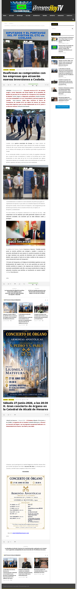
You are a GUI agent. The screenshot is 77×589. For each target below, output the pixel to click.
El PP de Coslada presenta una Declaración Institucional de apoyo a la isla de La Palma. (36, 291)
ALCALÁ (6, 399)
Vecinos (45, 15)
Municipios (61, 15)
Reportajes (20, 15)
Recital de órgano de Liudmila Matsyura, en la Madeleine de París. (40, 571)
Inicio (4, 15)
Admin (28, 69)
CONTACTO (69, 15)
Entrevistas (36, 15)
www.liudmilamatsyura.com (20, 533)
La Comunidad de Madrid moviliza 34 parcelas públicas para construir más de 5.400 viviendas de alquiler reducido (14, 291)
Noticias (11, 15)
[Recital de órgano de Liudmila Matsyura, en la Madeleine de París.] (41, 563)
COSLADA (6, 69)
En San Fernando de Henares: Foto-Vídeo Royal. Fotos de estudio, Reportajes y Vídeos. (66, 39)
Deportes (52, 15)
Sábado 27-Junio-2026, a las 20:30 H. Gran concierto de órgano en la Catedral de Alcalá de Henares (10, 316)
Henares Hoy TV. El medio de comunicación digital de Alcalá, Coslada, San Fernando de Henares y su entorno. (66, 48)
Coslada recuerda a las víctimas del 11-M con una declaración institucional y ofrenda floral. (41, 316)
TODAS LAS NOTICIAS (62, 106)
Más (46, 84)
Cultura (28, 15)
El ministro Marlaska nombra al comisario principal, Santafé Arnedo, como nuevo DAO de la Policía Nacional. (26, 572)
